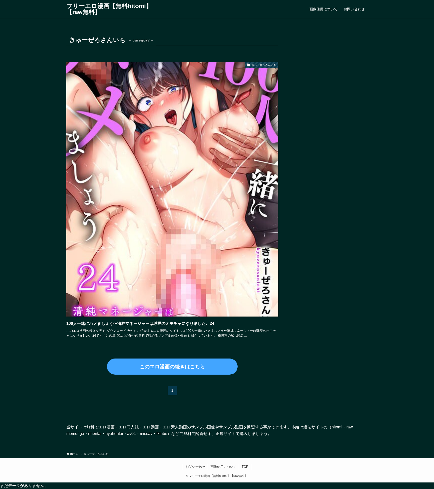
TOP (245, 467)
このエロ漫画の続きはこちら (172, 366)
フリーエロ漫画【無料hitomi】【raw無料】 (109, 9)
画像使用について (223, 467)
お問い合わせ (195, 467)
